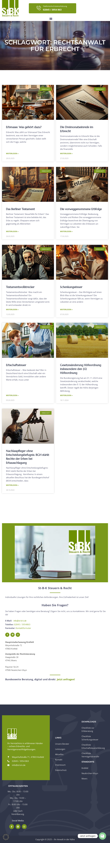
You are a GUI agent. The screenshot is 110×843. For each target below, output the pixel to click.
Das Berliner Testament (20, 209)
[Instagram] (18, 635)
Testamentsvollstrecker (20, 287)
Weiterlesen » (12, 153)
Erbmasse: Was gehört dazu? (23, 127)
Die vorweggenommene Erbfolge (81, 209)
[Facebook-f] (7, 635)
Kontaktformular (23, 628)
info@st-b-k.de (20, 621)
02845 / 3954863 (22, 624)
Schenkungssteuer (71, 287)
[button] (51, 19)
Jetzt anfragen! (66, 679)
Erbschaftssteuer (16, 365)
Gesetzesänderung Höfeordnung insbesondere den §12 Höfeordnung (80, 369)
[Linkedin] (12, 635)
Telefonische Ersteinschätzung (55, 6)
